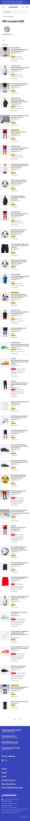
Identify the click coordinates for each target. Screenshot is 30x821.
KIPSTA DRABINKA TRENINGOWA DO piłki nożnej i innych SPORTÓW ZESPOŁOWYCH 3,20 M (20, 634)
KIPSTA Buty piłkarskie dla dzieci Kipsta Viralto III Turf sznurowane (20, 345)
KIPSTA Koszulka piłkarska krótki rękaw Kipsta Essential (20, 68)
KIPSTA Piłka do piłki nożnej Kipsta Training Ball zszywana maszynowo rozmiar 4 (19, 296)
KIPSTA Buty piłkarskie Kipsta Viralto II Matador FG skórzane (19, 461)
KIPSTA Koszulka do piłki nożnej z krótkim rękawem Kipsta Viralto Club (19, 598)
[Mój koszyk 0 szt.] (26, 7)
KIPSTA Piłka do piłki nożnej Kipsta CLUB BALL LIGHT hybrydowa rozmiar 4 (18, 231)
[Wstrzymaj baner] (25, 2)
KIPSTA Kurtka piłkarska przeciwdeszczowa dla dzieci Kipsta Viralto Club (19, 101)
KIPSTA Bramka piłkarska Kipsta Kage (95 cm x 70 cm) (20, 116)
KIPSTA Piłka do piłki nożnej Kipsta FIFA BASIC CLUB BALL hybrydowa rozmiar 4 (19, 261)
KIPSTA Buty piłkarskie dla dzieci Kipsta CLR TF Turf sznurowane (20, 647)
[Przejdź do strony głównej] (13, 7)
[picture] (5, 52)
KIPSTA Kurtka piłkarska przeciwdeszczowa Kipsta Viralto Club (18, 197)
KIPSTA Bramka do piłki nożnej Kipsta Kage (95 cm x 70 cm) (19, 416)
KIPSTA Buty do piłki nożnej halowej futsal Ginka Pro (18, 666)
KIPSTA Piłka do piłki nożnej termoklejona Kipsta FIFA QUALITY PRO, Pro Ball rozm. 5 (19, 548)
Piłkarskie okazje (7, 34)
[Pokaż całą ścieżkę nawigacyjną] (2, 16)
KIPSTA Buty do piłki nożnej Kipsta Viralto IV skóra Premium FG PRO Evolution (19, 446)
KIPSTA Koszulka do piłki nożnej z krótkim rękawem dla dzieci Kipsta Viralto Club (19, 166)
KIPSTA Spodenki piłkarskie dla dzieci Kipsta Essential (19, 50)
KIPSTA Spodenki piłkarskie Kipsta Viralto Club (18, 329)
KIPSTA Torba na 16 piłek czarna (19, 701)
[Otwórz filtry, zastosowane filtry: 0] (4, 40)
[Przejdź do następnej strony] (20, 719)
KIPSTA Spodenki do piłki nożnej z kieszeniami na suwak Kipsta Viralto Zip (20, 246)
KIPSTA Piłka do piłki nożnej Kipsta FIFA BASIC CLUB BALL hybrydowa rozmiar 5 (19, 181)
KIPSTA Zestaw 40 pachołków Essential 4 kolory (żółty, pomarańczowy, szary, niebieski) (20, 511)
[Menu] (3, 7)
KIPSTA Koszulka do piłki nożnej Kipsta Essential (19, 402)
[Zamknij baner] (27, 2)
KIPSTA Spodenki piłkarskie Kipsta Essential (18, 132)
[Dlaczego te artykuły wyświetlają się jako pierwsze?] (2, 45)
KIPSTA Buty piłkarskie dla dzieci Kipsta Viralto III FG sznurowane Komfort (20, 362)
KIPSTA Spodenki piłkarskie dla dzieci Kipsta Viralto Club (19, 84)
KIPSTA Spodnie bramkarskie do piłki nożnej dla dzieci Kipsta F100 (20, 384)
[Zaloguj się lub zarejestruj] (23, 7)
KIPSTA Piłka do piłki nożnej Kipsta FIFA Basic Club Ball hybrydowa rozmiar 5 (18, 476)
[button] (23, 58)
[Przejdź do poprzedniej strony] (10, 719)
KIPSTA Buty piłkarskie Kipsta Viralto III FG (19, 613)
